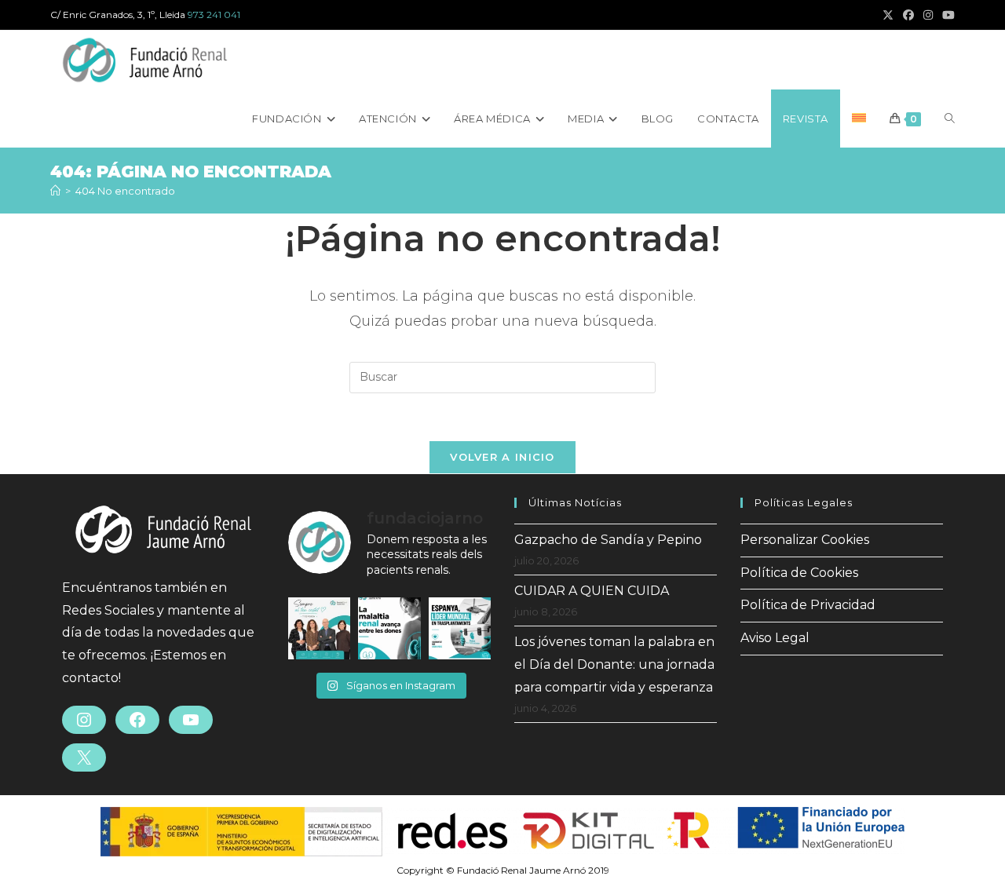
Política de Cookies (799, 572)
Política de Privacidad (807, 604)
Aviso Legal (774, 637)
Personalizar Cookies (804, 539)
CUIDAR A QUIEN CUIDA (591, 590)
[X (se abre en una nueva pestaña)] (888, 15)
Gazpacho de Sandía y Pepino (608, 539)
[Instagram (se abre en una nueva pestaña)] (928, 15)
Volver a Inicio (502, 457)
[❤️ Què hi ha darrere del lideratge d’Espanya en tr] (460, 628)
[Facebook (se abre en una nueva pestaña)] (908, 15)
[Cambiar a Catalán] (859, 118)
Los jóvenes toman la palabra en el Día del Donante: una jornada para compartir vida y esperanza (614, 664)
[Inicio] (55, 190)
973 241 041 (214, 14)
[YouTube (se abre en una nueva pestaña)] (946, 15)
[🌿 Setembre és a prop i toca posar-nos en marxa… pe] (319, 628)
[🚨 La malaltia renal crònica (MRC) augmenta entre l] (389, 628)
